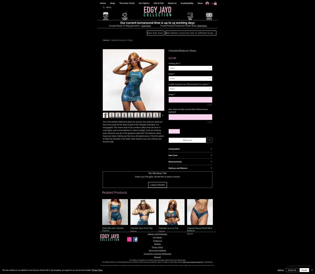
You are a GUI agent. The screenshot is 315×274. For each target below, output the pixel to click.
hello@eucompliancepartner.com (193, 262)
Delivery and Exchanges (157, 234)
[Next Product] (216, 212)
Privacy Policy (157, 247)
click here (146, 26)
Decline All (292, 270)
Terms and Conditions (157, 250)
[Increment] (178, 131)
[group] (157, 217)
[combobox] (190, 68)
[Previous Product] (98, 212)
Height (172, 94)
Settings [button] (281, 270)
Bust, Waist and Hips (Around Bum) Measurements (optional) (188, 110)
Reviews (157, 244)
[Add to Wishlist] (209, 140)
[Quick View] (115, 212)
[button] (215, 3)
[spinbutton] (174, 131)
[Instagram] (129, 239)
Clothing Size (174, 63)
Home (105, 40)
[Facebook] (135, 239)
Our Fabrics (157, 237)
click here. (202, 26)
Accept (304, 270)
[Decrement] (170, 131)
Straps (172, 74)
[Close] (312, 270)
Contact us (157, 241)
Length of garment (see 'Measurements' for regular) (189, 84)
